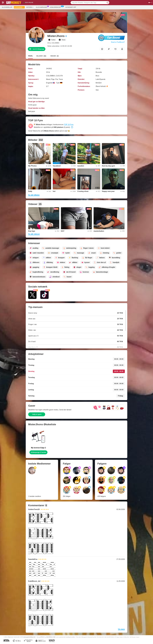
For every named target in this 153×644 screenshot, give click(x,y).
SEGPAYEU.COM (50, 637)
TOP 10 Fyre (68, 124)
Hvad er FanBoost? (118, 42)
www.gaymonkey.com (29, 637)
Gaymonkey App (70, 7)
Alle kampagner (41, 7)
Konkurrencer (55, 7)
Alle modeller (7, 7)
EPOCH (42, 637)
